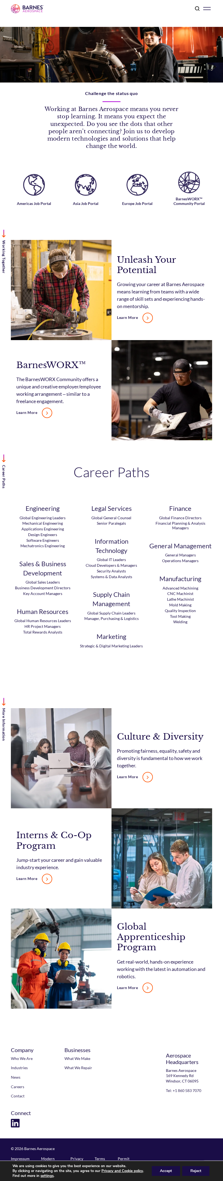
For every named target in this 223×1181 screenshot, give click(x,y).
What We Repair (78, 1067)
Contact (17, 1096)
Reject (195, 1170)
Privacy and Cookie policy (122, 1171)
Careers (17, 1086)
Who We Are (22, 1058)
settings (47, 1175)
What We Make (77, 1058)
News (15, 1077)
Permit (123, 1158)
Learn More (127, 317)
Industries (19, 1067)
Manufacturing (180, 578)
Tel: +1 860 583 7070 (183, 1090)
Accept (166, 1170)
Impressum (20, 1158)
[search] (196, 8)
